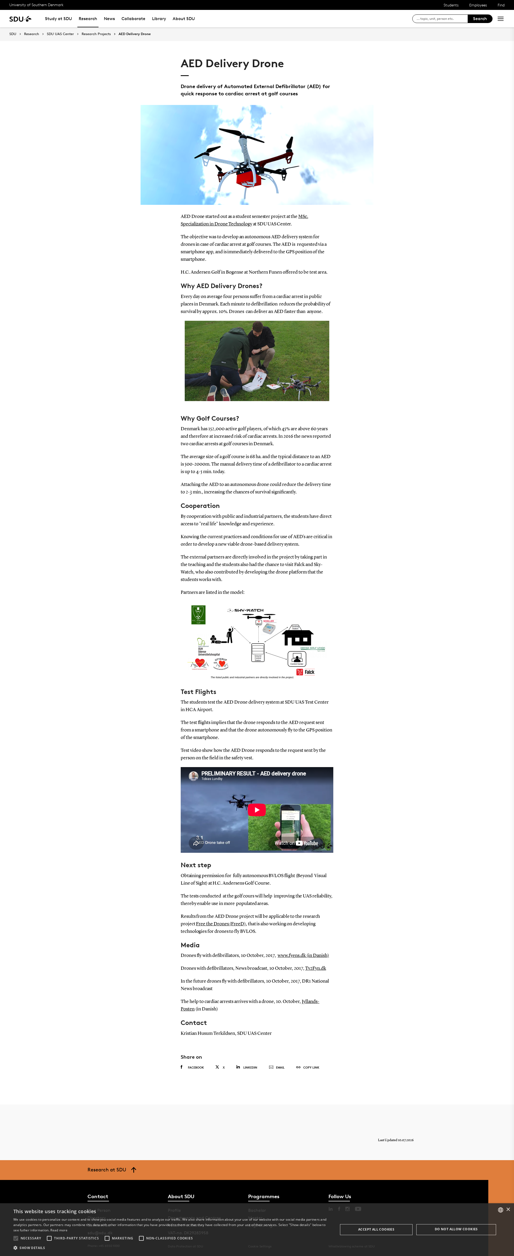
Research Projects (96, 34)
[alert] (257, 1229)
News (109, 18)
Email (280, 1067)
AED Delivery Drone (135, 34)
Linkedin (250, 1067)
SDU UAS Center (60, 34)
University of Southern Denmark (36, 4)
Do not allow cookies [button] (456, 1229)
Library (159, 18)
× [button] (508, 1210)
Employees (478, 5)
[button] (15, 1238)
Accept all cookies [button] (376, 1229)
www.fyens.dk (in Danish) (303, 955)
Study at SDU (58, 18)
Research (88, 18)
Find (501, 5)
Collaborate (133, 18)
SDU (12, 34)
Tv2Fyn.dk (315, 968)
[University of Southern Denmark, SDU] (20, 18)
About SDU (184, 18)
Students (451, 5)
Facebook (196, 1067)
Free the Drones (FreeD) (220, 924)
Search (480, 18)
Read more (58, 1230)
